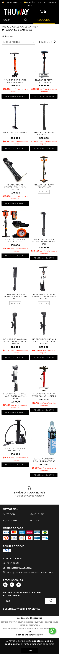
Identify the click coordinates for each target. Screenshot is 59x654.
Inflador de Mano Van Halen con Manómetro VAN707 (15, 341)
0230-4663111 (14, 563)
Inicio (5, 26)
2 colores (43, 75)
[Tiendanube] (29, 619)
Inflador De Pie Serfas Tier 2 (15, 133)
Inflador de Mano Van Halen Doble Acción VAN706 (44, 341)
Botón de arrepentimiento (29, 635)
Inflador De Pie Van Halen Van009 (43, 186)
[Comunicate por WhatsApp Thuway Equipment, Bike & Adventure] (52, 631)
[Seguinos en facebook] (12, 584)
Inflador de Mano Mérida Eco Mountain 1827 (15, 296)
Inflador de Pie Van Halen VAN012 (15, 449)
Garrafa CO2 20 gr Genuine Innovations (44, 460)
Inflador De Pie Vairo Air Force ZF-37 (15, 81)
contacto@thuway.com (19, 568)
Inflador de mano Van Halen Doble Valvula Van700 (15, 396)
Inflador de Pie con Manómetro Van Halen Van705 (44, 296)
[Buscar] (25, 20)
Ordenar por (7, 36)
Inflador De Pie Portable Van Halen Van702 (15, 187)
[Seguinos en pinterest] (18, 584)
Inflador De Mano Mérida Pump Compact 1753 (44, 241)
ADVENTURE (36, 514)
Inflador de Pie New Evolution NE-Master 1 (44, 395)
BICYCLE (15, 26)
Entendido (30, 650)
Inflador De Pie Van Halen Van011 (43, 133)
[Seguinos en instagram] (5, 584)
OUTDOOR (9, 514)
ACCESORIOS (28, 26)
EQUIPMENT (10, 520)
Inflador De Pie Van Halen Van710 (43, 81)
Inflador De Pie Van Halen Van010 (15, 240)
